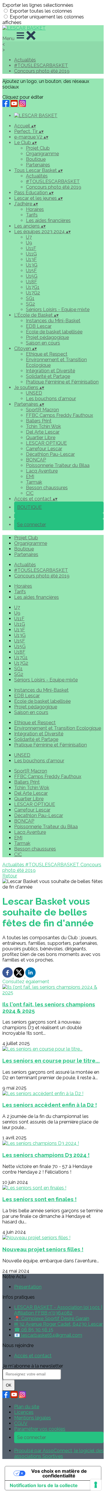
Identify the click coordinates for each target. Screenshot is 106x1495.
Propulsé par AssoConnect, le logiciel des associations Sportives (59, 1453)
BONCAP (36, 460)
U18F (31, 281)
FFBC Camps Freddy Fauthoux (59, 415)
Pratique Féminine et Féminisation (62, 382)
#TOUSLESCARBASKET (41, 65)
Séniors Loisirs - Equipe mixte (58, 309)
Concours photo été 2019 (41, 71)
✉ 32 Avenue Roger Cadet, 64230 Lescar (58, 1324)
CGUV (20, 1423)
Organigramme (42, 153)
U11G (31, 254)
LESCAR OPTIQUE (46, 443)
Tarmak (34, 482)
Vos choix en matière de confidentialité (59, 1473)
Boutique (36, 159)
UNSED (34, 393)
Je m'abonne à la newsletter (32, 1366)
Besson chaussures (47, 487)
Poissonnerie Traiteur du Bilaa (58, 465)
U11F (31, 248)
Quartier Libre (40, 437)
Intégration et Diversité (50, 371)
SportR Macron (42, 409)
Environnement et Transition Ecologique (57, 728)
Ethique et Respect (46, 354)
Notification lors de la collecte (44, 1485)
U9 (29, 243)
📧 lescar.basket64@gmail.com (48, 1335)
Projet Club (38, 148)
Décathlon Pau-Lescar (50, 454)
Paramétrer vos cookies (39, 1429)
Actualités (25, 60)
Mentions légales (32, 1418)
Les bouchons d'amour (51, 398)
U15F (31, 270)
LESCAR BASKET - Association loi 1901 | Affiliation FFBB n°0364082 (58, 1310)
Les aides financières (48, 220)
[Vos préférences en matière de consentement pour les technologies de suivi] (95, 1484)
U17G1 (32, 287)
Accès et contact (33, 1355)
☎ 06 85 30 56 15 (33, 1329)
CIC (30, 493)
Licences (24, 1412)
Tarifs (32, 215)
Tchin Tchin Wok (43, 426)
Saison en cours (43, 343)
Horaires (35, 209)
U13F (31, 259)
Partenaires (38, 165)
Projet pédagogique (47, 337)
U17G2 (33, 293)
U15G (31, 276)
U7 (29, 237)
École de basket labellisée (54, 332)
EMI (30, 476)
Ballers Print (39, 421)
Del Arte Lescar (42, 432)
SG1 (30, 298)
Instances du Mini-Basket (53, 320)
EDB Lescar (39, 326)
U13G (31, 265)
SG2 (30, 304)
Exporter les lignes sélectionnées (37, 5)
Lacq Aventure (42, 471)
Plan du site (26, 1406)
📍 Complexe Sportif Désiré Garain (51, 1318)
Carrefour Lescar (44, 448)
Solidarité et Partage (48, 376)
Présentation (28, 1287)
